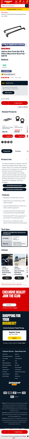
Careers (16, 374)
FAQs (3, 360)
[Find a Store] (20, 1)
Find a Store (17, 356)
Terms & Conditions (16, 428)
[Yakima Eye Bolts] (20, 119)
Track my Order (5, 369)
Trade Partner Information (20, 371)
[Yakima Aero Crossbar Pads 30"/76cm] (7, 119)
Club (16, 360)
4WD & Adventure (5, 268)
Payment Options (6, 374)
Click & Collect (18, 369)
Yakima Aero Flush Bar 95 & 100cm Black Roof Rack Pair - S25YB (13, 15)
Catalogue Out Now (14, 9)
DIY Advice (4, 371)
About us (17, 354)
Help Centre (4, 354)
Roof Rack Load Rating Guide (15, 189)
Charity (16, 378)
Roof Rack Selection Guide (15, 185)
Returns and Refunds (6, 365)
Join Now (8, 305)
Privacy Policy (7, 428)
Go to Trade (21, 343)
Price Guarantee (18, 367)
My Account (4, 367)
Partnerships (17, 376)
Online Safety (5, 358)
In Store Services (18, 358)
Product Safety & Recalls (7, 356)
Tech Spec (18, 151)
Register (14, 338)
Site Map (23, 428)
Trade (16, 363)
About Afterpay (5, 376)
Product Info (6, 151)
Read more (7, 278)
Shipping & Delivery (6, 363)
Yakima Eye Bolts (19, 127)
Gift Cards (17, 365)
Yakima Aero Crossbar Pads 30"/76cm (7, 128)
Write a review (18, 77)
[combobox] (4, 103)
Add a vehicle (8, 92)
